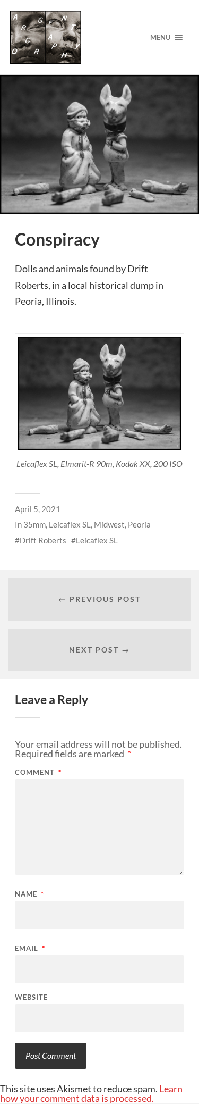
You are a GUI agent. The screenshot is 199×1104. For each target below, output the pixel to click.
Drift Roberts (43, 540)
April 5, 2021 (37, 509)
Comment (38, 772)
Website (31, 997)
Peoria (139, 524)
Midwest (109, 524)
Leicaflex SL (70, 524)
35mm (34, 524)
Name (29, 894)
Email (30, 948)
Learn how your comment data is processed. (91, 1093)
